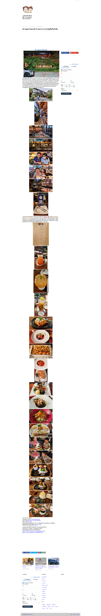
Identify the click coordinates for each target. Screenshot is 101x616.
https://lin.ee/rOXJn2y (35, 520)
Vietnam (50, 591)
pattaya (43, 608)
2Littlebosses (30, 614)
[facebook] (76, 1)
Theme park (50, 589)
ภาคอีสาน (50, 593)
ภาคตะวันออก (50, 587)
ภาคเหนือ (50, 597)
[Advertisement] (57, 11)
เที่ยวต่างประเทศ (50, 585)
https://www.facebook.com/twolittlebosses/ (33, 531)
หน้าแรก (23, 26)
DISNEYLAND (49, 604)
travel (50, 578)
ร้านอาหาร (50, 580)
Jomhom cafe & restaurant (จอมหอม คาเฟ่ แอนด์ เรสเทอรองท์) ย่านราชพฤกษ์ (40, 567)
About (74, 614)
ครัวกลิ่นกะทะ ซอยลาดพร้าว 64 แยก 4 (27, 566)
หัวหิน (51, 608)
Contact (32, 0)
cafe (26, 26)
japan (50, 599)
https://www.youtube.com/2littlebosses (32, 532)
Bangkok (43, 604)
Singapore (50, 595)
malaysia (56, 606)
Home (23, 0)
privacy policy (28, 0)
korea (53, 606)
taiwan (47, 608)
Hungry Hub (28, 522)
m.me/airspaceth (35, 519)
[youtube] (78, 1)
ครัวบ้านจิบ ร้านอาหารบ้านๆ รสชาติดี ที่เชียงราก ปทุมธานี (53, 566)
